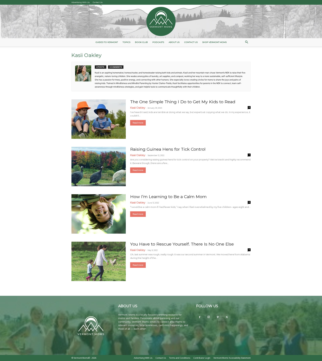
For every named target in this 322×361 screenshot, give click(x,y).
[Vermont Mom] (161, 21)
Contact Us (97, 2)
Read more (138, 123)
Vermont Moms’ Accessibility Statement (232, 357)
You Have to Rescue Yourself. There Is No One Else (182, 244)
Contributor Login (201, 357)
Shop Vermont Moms (214, 42)
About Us (174, 42)
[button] (247, 42)
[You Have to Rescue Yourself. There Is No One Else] (98, 261)
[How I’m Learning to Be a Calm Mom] (98, 214)
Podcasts (158, 42)
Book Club (141, 42)
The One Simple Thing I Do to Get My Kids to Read (182, 101)
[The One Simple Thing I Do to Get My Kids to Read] (98, 119)
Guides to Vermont (106, 42)
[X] (226, 317)
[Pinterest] (217, 317)
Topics (126, 42)
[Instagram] (208, 317)
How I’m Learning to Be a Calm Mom (168, 196)
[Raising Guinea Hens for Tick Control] (98, 166)
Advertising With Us (80, 2)
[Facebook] (199, 317)
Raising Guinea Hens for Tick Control (167, 149)
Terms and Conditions (179, 357)
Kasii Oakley (137, 107)
